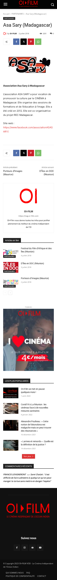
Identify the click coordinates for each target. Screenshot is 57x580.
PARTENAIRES (18, 13)
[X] (23, 41)
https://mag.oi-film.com (28, 216)
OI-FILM (13, 33)
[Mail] (32, 548)
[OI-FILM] (5, 33)
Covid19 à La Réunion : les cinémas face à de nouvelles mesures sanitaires (34, 407)
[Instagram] (25, 548)
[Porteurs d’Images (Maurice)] (10, 282)
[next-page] (10, 293)
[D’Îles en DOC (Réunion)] (10, 267)
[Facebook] (16, 41)
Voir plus (27, 456)
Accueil (6, 13)
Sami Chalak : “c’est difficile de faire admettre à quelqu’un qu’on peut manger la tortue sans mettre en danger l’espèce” (27, 478)
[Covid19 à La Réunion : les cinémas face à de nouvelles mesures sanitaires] (10, 408)
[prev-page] (5, 293)
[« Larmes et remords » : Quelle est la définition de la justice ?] (10, 445)
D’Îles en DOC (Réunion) (32, 263)
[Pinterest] (31, 41)
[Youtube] (40, 548)
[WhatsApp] (38, 41)
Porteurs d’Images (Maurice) (35, 278)
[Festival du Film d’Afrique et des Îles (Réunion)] (10, 252)
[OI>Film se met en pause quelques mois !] (10, 393)
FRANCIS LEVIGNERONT (14, 474)
